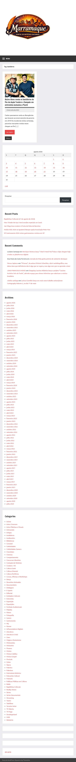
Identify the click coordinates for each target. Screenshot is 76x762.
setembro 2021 (11, 465)
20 (35, 171)
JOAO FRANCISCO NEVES (16, 270)
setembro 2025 (11, 333)
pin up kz (8, 752)
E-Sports (9, 590)
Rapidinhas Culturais (13, 687)
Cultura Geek (11, 568)
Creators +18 (11, 566)
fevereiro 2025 (11, 352)
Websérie (9, 720)
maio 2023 (10, 410)
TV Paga (9, 712)
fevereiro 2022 (11, 451)
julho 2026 (10, 305)
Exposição (9, 601)
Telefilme (9, 703)
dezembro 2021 (12, 457)
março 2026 (10, 316)
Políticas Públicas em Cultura (16, 681)
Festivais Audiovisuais (14, 607)
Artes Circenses (11, 524)
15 (54, 167)
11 (16, 167)
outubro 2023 (11, 396)
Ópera (8, 665)
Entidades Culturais (13, 596)
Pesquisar (8, 196)
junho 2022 (10, 440)
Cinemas (9, 555)
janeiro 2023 (10, 421)
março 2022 (10, 449)
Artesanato (10, 530)
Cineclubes (10, 552)
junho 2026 (10, 308)
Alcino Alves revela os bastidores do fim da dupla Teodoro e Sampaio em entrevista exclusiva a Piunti (19, 102)
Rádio (8, 684)
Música (8, 138)
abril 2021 (9, 479)
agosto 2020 (10, 501)
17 (7, 171)
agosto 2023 (10, 402)
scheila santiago (12, 280)
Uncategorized (11, 714)
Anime (8, 521)
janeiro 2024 (10, 388)
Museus (9, 648)
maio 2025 (10, 344)
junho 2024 (10, 374)
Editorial (9, 593)
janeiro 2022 (10, 454)
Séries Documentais (13, 695)
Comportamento (12, 557)
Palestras (9, 670)
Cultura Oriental (12, 571)
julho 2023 (10, 405)
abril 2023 (9, 413)
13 (35, 167)
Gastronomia (10, 621)
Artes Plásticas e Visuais (14, 527)
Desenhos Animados (13, 582)
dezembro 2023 (12, 391)
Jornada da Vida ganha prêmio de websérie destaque (48, 259)
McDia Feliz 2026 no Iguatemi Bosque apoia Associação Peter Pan (27, 229)
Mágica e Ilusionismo (13, 640)
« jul (6, 186)
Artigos (9, 532)
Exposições (10, 604)
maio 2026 (10, 311)
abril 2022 (9, 446)
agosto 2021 (10, 468)
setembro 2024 (11, 366)
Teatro (8, 701)
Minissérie (10, 645)
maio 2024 (10, 377)
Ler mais (9, 132)
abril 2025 (9, 347)
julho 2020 (10, 504)
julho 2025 (10, 338)
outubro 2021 (11, 462)
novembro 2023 (12, 394)
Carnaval (9, 544)
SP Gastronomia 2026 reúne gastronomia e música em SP (24, 233)
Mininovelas (10, 643)
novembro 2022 (12, 427)
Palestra (9, 668)
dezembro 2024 (12, 358)
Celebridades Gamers (13, 549)
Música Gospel (11, 656)
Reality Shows (11, 690)
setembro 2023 (11, 399)
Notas (8, 662)
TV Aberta (10, 709)
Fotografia (10, 615)
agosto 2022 (10, 435)
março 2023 (10, 416)
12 (26, 167)
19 (26, 171)
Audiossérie (10, 538)
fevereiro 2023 (11, 418)
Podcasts (9, 679)
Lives (8, 637)
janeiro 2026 (10, 322)
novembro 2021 (12, 460)
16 (63, 167)
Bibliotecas (10, 541)
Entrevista (10, 599)
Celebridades (11, 546)
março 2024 (10, 383)
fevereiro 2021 (11, 484)
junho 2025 (10, 341)
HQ (7, 623)
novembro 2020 (12, 493)
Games (8, 618)
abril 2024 (9, 380)
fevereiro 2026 (11, 319)
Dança (8, 579)
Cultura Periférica (12, 574)
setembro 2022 (11, 432)
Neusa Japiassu (12, 263)
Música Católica (11, 654)
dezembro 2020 (12, 490)
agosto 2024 (10, 369)
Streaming (10, 698)
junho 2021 (10, 473)
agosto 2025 (10, 336)
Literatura (9, 632)
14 (45, 167)
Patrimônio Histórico (13, 673)
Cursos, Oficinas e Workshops (16, 577)
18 (16, 171)
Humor (8, 626)
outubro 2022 (11, 429)
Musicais (9, 659)
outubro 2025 (11, 330)
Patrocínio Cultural (12, 676)
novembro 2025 (12, 327)
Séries (8, 692)
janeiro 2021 (10, 487)
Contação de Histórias (14, 563)
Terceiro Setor (11, 706)
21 (45, 171)
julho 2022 (10, 438)
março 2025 (10, 349)
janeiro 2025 (10, 355)
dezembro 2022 (12, 424)
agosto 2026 (10, 303)
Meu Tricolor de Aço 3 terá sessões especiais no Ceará (23, 222)
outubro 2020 (11, 495)
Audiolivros (10, 535)
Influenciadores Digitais (14, 629)
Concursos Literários (13, 560)
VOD (8, 717)
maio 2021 (10, 476)
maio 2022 (10, 443)
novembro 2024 (12, 360)
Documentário (11, 585)
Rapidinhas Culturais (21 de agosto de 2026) (19, 219)
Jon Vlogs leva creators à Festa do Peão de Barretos (22, 226)
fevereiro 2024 (11, 385)
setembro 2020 (11, 498)
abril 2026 (9, 314)
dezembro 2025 (12, 325)
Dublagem (10, 588)
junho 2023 (10, 407)
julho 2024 (10, 371)
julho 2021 (10, 471)
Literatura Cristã (12, 634)
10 (7, 167)
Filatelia (9, 610)
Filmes (8, 612)
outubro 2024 (11, 363)
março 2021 (10, 482)
